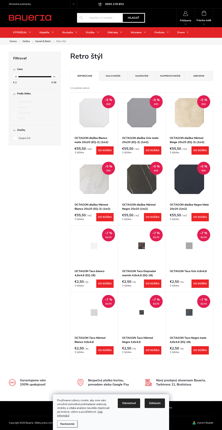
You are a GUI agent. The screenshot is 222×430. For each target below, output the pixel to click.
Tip (21, 118)
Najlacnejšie (113, 75)
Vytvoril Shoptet (205, 422)
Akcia (23, 107)
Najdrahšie (141, 75)
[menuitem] (22, 32)
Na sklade (25, 101)
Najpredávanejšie (170, 75)
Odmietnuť (129, 403)
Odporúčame (84, 75)
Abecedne (198, 75)
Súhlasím (155, 403)
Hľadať (133, 18)
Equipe (24, 138)
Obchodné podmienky (20, 4)
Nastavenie (67, 424)
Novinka (24, 112)
